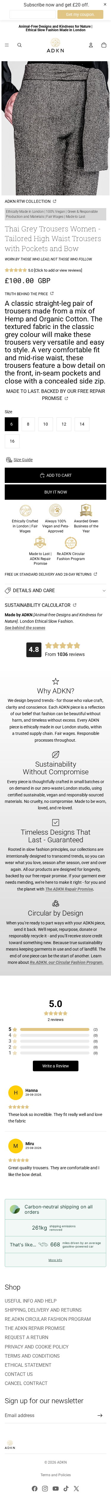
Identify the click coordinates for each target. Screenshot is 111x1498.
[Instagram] (45, 1488)
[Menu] (7, 45)
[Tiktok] (66, 1488)
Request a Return (26, 1337)
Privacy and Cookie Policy (37, 1347)
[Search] (19, 45)
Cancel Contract (26, 1383)
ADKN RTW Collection (28, 201)
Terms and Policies (56, 1475)
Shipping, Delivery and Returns (43, 1310)
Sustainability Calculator (38, 605)
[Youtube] (55, 1488)
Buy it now (55, 492)
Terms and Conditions (32, 1356)
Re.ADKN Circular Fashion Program (48, 1319)
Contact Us (19, 1374)
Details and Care (34, 590)
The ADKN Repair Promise (35, 1328)
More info (55, 1260)
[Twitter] (76, 1488)
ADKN (62, 1462)
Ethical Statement (28, 1365)
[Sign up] (100, 1415)
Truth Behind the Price (27, 294)
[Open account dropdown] (90, 45)
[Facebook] (34, 1488)
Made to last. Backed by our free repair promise (55, 394)
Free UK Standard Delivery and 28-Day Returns (48, 574)
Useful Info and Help (31, 1301)
